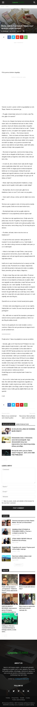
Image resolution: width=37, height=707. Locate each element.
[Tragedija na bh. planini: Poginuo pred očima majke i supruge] (6, 549)
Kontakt (22, 698)
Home (2, 6)
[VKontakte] (23, 691)
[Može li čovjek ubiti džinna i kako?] (27, 579)
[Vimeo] (18, 691)
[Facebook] (9, 691)
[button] (34, 2)
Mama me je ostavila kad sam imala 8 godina (9, 417)
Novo (3, 584)
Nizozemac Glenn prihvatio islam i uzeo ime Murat (27, 417)
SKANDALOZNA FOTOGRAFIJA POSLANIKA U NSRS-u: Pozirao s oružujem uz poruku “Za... (21, 531)
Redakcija (5, 31)
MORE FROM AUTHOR (22, 424)
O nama (28, 698)
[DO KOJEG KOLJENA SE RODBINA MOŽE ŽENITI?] (6, 431)
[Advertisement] (18, 56)
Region (4, 604)
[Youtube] (28, 691)
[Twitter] (13, 691)
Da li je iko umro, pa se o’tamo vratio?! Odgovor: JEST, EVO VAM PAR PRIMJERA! (23, 453)
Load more (18, 564)
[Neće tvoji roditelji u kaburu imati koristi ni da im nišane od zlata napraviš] (6, 558)
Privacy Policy (15, 698)
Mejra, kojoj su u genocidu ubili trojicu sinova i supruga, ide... (27, 608)
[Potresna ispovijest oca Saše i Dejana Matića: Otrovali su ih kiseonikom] (6, 523)
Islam (7, 6)
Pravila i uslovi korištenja (18, 700)
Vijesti (21, 604)
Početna (8, 698)
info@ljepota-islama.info (22, 679)
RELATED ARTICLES (8, 424)
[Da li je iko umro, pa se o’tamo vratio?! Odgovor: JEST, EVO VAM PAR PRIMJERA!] (6, 453)
